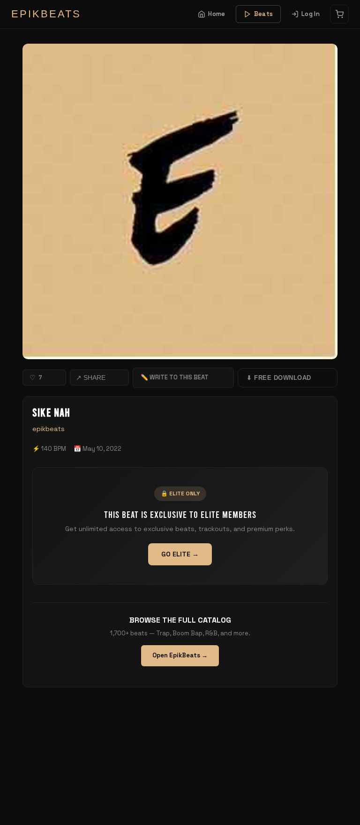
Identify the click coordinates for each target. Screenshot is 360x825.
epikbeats (48, 428)
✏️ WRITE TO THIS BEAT (175, 377)
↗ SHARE (90, 377)
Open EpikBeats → (180, 655)
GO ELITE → (180, 554)
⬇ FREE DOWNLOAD (279, 377)
